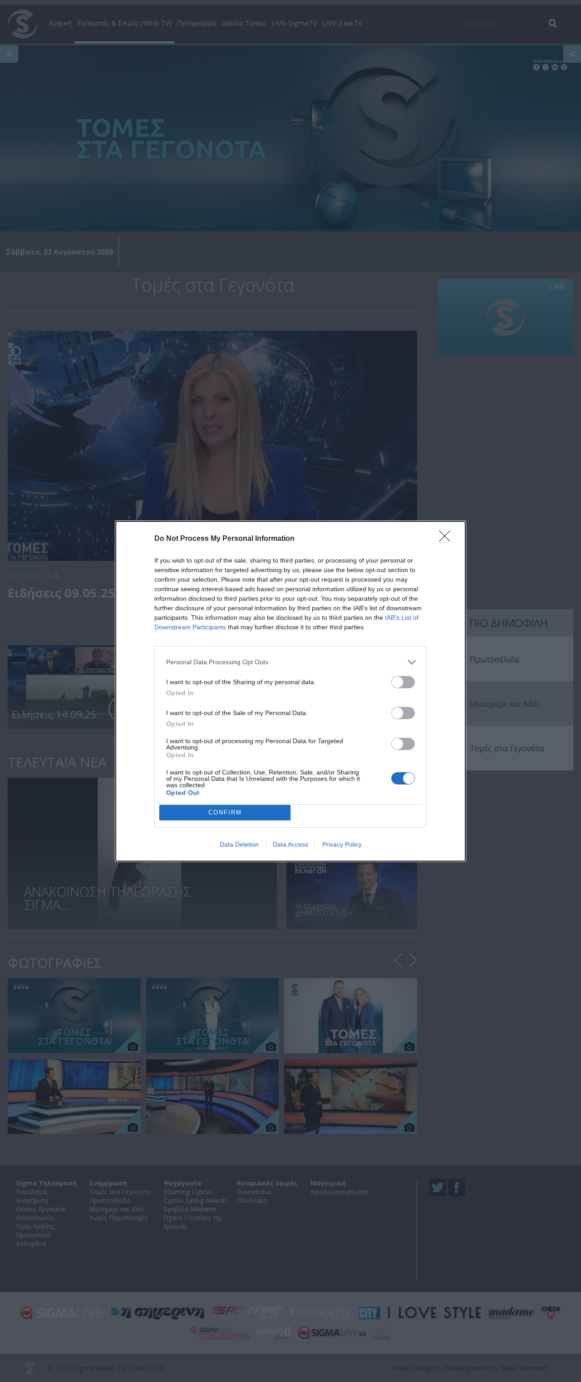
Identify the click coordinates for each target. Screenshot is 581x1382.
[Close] (447, 539)
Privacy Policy (342, 844)
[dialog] (290, 691)
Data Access (290, 844)
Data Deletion (239, 844)
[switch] (403, 682)
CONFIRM (225, 812)
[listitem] (290, 662)
